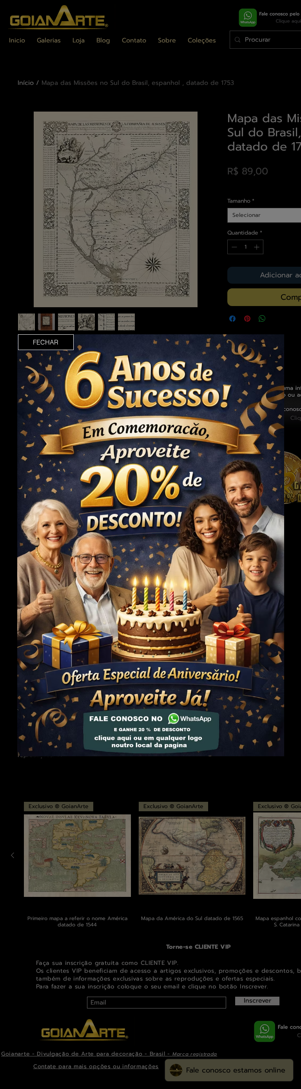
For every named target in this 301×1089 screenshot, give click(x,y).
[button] (46, 342)
